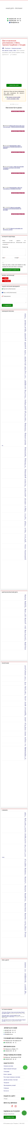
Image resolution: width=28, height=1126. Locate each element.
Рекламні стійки (25, 483)
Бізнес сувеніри (8, 1074)
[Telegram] (16, 29)
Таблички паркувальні (25, 555)
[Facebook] (12, 1106)
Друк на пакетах (25, 880)
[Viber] (12, 29)
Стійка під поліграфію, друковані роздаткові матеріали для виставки (12, 208)
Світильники (25, 934)
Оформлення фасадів (25, 473)
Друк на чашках (25, 916)
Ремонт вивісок (25, 501)
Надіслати (7, 305)
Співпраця (6, 1088)
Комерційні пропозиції (25, 978)
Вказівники (25, 524)
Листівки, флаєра (25, 727)
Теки (25, 744)
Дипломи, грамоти (25, 690)
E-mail (17, 257)
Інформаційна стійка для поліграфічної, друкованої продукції (12, 188)
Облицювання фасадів (25, 404)
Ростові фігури (25, 509)
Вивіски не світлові (25, 337)
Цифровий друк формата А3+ (25, 753)
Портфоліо (7, 48)
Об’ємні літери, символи (25, 416)
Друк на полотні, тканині (25, 623)
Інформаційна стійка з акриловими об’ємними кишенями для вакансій (12, 147)
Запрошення (25, 740)
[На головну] (3, 48)
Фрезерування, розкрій (10, 1085)
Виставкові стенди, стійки (9, 50)
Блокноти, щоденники (25, 670)
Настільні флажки (25, 863)
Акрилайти (25, 316)
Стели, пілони (25, 516)
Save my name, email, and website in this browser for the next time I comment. (14, 265)
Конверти (25, 719)
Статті (25, 970)
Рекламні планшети (25, 492)
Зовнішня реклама (16, 48)
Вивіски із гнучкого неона (25, 372)
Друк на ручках (25, 888)
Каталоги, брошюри (25, 711)
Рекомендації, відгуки (25, 989)
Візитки (25, 683)
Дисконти (25, 698)
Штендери (25, 530)
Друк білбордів (25, 604)
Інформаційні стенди (25, 384)
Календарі (25, 704)
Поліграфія (6, 1071)
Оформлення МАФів (25, 463)
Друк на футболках (25, 897)
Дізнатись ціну (14, 85)
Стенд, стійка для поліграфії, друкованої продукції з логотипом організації (13, 168)
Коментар (5, 247)
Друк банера (25, 597)
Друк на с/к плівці (25, 613)
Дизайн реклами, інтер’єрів (11, 1079)
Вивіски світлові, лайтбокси (25, 349)
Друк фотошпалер (25, 646)
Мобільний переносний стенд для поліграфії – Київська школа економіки (13, 126)
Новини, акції (25, 965)
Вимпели (25, 814)
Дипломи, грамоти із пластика (25, 825)
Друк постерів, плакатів (25, 635)
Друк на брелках (25, 872)
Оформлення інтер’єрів (25, 452)
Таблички (25, 546)
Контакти (6, 1091)
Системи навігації (25, 538)
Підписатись (10, 1117)
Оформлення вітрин (25, 427)
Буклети (25, 678)
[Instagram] (16, 1106)
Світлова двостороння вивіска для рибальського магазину (11, 1016)
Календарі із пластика (25, 838)
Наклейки (25, 733)
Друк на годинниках (25, 907)
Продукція (6, 1082)
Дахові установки (25, 394)
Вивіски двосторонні (25, 361)
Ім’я (3, 257)
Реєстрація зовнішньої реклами (12, 1077)
